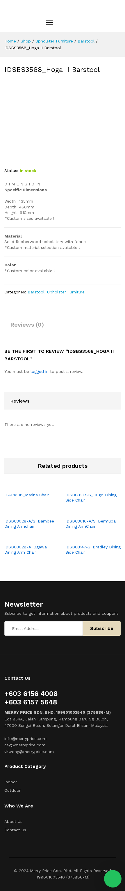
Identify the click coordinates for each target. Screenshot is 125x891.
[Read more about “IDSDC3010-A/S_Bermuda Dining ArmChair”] (86, 511)
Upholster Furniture (66, 292)
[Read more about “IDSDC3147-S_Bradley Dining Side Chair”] (86, 537)
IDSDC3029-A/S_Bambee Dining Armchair (29, 524)
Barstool (36, 292)
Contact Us (15, 830)
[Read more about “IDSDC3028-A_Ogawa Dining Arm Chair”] (25, 537)
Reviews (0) (27, 324)
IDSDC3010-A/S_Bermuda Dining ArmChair (90, 524)
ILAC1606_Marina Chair (26, 495)
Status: (11, 170)
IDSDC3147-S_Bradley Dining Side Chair (93, 550)
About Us (13, 821)
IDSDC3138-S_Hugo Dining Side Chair (91, 497)
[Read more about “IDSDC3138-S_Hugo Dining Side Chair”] (86, 485)
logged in (40, 371)
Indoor (10, 782)
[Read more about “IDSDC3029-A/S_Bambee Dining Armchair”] (25, 511)
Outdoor (12, 790)
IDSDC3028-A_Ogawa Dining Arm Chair (25, 550)
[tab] (27, 327)
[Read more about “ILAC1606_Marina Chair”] (25, 485)
